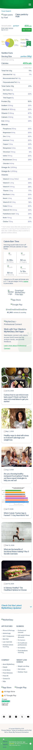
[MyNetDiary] (12, 3)
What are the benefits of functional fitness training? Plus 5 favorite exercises (16, 551)
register (25, 281)
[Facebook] (4, 716)
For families (21, 647)
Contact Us (6, 678)
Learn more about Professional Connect (15, 347)
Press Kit (5, 675)
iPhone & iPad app (9, 630)
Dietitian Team (22, 672)
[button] (16, 299)
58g (24, 40)
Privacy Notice (6, 730)
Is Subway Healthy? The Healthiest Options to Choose (15, 589)
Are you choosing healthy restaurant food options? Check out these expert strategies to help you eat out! (16, 477)
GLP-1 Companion (8, 636)
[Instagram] (16, 716)
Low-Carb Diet (7, 642)
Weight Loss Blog (23, 666)
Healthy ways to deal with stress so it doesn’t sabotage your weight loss (16, 437)
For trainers (21, 640)
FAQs (4, 681)
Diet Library (21, 669)
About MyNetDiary (8, 664)
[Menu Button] (30, 4)
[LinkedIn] (10, 716)
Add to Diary (27, 29)
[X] (22, 716)
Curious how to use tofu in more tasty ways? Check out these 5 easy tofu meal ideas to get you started (16, 398)
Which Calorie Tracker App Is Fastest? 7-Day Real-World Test (16, 514)
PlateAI (5, 667)
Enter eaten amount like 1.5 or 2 (7, 29)
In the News (6, 670)
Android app (7, 633)
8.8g (24, 46)
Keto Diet (6, 639)
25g (25, 43)
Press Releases (8, 673)
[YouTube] (28, 716)
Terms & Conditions (17, 730)
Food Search (6, 11)
